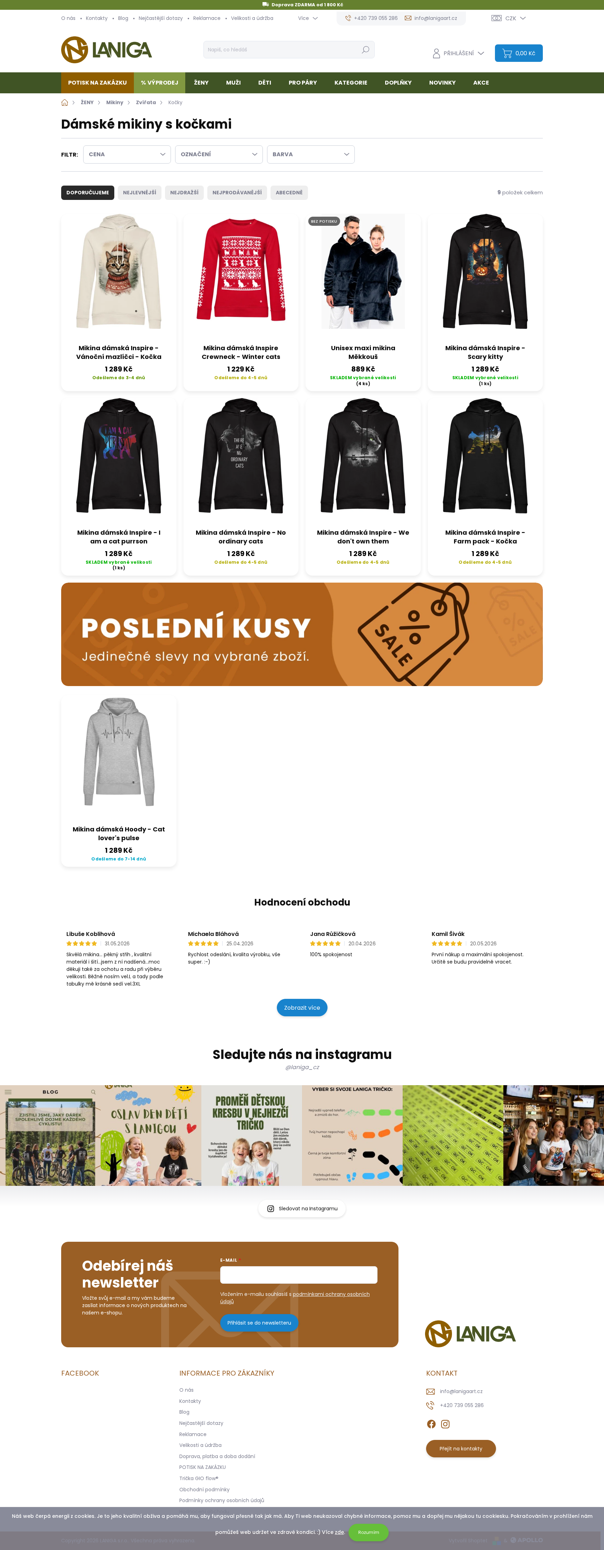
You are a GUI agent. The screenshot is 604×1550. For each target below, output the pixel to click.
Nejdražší (184, 192)
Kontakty (97, 18)
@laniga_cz (302, 1067)
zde (339, 1532)
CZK (510, 18)
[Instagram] (445, 1423)
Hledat (365, 49)
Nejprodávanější (237, 192)
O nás (68, 18)
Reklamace (207, 18)
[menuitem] (100, 82)
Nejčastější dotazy (161, 18)
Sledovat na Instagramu (308, 1208)
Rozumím (368, 1532)
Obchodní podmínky (204, 1489)
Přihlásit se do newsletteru (259, 1322)
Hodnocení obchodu (302, 902)
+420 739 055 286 (462, 1405)
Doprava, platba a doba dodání (217, 1456)
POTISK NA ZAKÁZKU (202, 1467)
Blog (123, 18)
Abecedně (289, 192)
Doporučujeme (87, 192)
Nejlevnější (139, 192)
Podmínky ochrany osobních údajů (221, 1500)
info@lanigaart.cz (461, 1391)
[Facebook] (431, 1423)
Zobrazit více (302, 1008)
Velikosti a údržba (252, 18)
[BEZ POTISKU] (363, 276)
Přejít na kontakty (461, 1448)
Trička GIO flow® (198, 1478)
